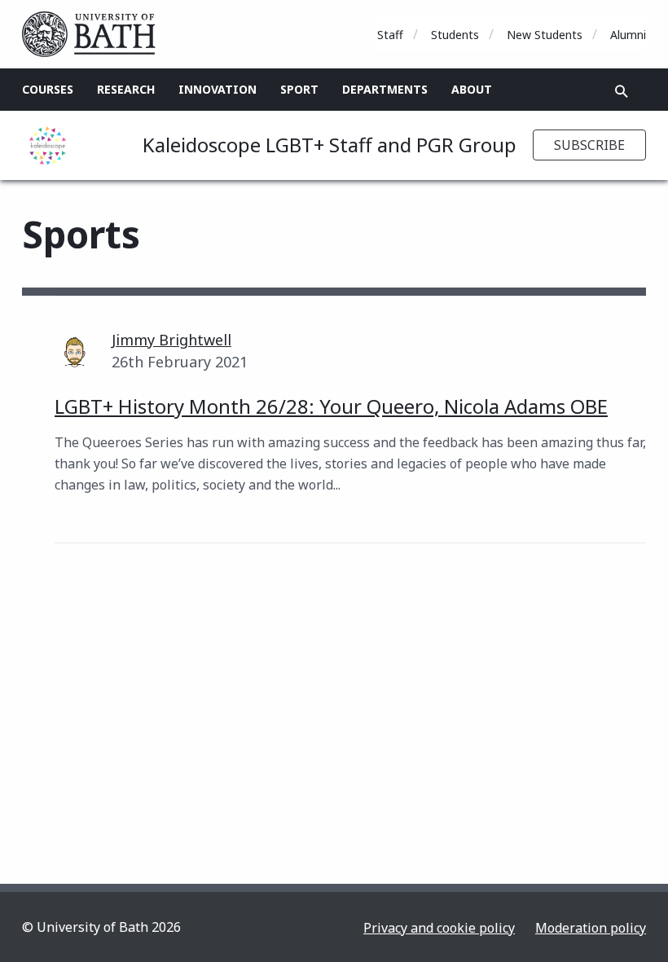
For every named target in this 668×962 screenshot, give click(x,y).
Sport (299, 89)
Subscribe (589, 145)
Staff (390, 34)
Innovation (217, 89)
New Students (544, 34)
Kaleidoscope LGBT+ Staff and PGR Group (329, 144)
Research (126, 89)
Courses (47, 89)
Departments (385, 89)
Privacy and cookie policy (439, 928)
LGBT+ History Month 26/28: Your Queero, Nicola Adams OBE (331, 406)
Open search (621, 91)
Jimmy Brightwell (171, 339)
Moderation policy (590, 928)
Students (455, 34)
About (471, 89)
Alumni (628, 34)
